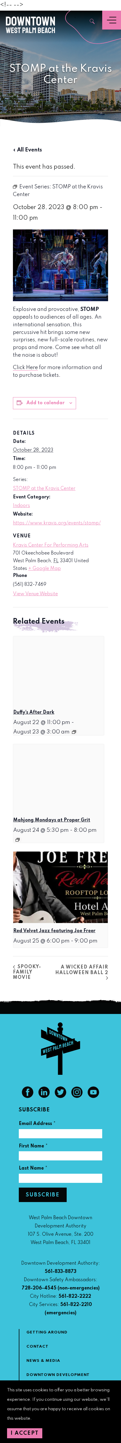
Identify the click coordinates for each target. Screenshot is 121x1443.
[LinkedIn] (44, 1097)
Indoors (21, 505)
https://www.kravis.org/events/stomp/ (57, 523)
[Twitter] (60, 1097)
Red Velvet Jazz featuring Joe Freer (54, 931)
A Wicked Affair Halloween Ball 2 (81, 970)
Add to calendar (45, 403)
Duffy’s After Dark (33, 712)
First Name (33, 1147)
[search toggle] (92, 22)
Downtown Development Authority (58, 1378)
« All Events (27, 150)
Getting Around (47, 1332)
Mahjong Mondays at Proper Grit (51, 820)
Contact (37, 1347)
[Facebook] (27, 1097)
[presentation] (58, 670)
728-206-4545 (39, 1288)
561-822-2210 (76, 1304)
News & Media (43, 1361)
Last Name (33, 1169)
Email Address (37, 1124)
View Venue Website (35, 594)
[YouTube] (93, 1097)
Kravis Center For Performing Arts (50, 545)
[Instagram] (77, 1097)
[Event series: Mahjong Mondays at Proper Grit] (18, 840)
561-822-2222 (74, 1296)
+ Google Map (44, 568)
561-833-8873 (60, 1271)
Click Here (25, 367)
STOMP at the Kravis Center (44, 488)
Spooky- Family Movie (27, 972)
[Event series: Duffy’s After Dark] (74, 732)
